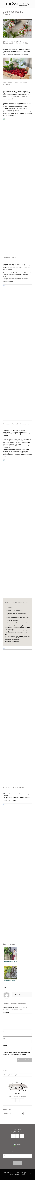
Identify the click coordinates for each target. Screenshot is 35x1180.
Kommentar (6, 1012)
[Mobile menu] (32, 3)
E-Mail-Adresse (7, 1038)
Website (5, 1045)
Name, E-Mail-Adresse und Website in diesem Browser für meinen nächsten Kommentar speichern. (16, 1054)
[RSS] (17, 1177)
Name (5, 1032)
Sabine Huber (17, 994)
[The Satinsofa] (17, 4)
